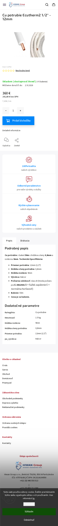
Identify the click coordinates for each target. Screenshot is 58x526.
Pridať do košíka (21, 121)
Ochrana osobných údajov (14, 423)
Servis (5, 369)
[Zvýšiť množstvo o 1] (20, 110)
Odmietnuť (29, 520)
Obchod (6, 374)
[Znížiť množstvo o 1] (5, 110)
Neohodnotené (23, 71)
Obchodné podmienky (12, 398)
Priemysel (6, 382)
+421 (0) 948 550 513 (29, 480)
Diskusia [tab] (25, 240)
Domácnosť (7, 378)
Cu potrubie (40, 312)
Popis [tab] (9, 240)
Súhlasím (29, 511)
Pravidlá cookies (9, 427)
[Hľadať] (47, 4)
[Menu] (4, 5)
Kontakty (6, 443)
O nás (4, 365)
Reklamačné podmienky (13, 407)
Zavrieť (50, 151)
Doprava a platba (10, 402)
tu (34, 498)
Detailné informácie (11, 130)
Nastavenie (29, 504)
